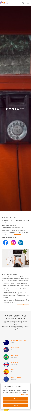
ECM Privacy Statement (23, 304)
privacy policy (24, 394)
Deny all (16, 405)
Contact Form (17, 234)
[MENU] (28, 2)
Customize (15, 402)
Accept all (15, 398)
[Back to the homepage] (5, 2)
